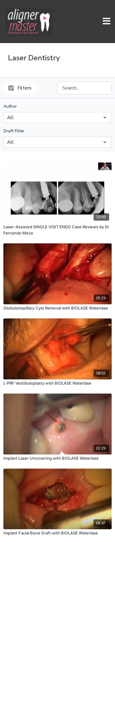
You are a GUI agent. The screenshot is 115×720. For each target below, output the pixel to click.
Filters (24, 88)
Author (10, 106)
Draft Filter (14, 131)
